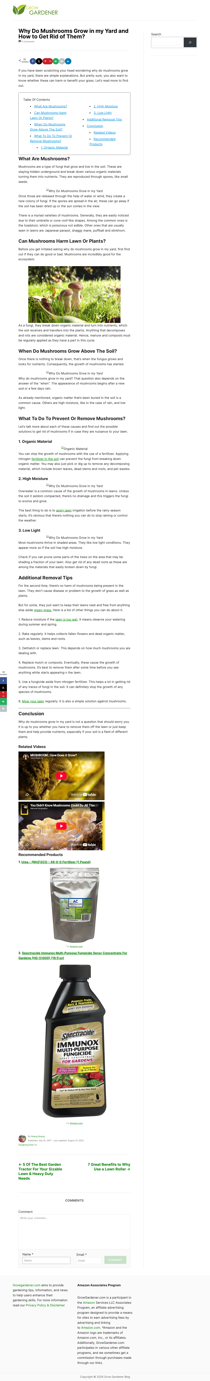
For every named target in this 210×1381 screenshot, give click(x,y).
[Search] (190, 42)
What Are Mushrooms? (50, 106)
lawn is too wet (66, 619)
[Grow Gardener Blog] (68, 10)
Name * (27, 1254)
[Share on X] (39, 61)
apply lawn (64, 510)
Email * (82, 1254)
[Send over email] (56, 61)
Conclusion (95, 126)
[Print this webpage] (62, 61)
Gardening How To (27, 1145)
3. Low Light (103, 113)
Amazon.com (76, 946)
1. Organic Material (54, 147)
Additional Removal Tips (104, 119)
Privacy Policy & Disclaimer (45, 1305)
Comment (25, 1212)
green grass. (43, 610)
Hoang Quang (38, 1136)
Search (156, 34)
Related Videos (105, 132)
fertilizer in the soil (45, 459)
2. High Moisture (106, 106)
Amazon (89, 1302)
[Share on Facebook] (33, 61)
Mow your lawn (33, 701)
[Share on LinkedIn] (68, 61)
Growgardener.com (26, 1285)
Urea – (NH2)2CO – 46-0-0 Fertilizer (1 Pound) (56, 862)
